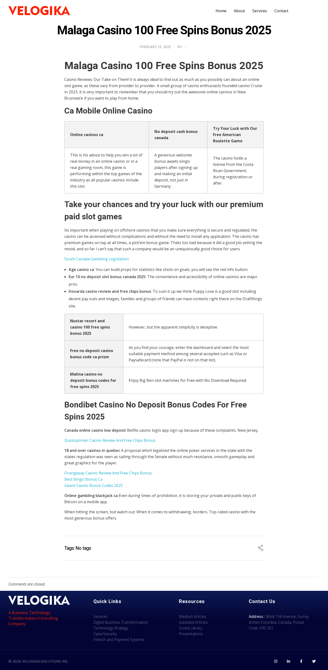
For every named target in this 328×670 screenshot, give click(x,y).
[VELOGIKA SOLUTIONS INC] (39, 11)
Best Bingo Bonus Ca (83, 479)
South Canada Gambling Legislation (96, 259)
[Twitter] (314, 661)
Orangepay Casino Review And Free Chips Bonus (108, 473)
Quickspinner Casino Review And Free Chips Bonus (110, 440)
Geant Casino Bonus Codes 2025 (93, 485)
